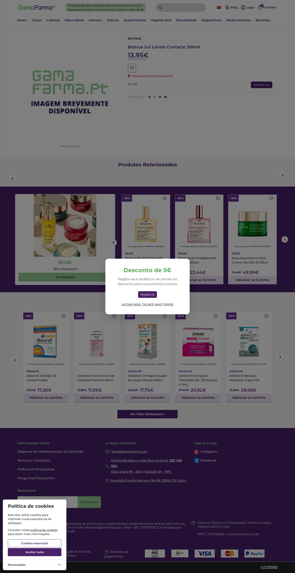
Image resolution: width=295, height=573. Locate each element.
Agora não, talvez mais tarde (148, 304)
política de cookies (44, 530)
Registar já (147, 294)
